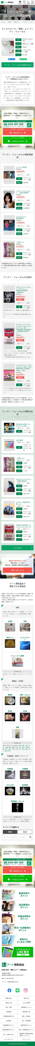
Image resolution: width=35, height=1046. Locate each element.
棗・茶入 (5, 749)
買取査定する (18, 132)
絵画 (32, 43)
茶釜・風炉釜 (26, 747)
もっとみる (17, 548)
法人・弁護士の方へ (8, 1034)
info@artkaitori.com (12, 982)
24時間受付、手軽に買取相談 (17, 129)
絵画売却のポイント (26, 1025)
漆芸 (6, 751)
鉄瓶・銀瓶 (18, 745)
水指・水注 (18, 747)
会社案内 (8, 1021)
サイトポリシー (8, 1039)
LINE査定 (8, 1012)
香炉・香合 (12, 749)
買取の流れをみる (17, 570)
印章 (9, 751)
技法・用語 (9, 1007)
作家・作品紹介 (26, 1016)
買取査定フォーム (26, 1007)
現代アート (26, 43)
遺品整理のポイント (8, 1025)
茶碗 (13, 747)
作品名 (25, 832)
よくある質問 (26, 1003)
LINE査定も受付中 (17, 141)
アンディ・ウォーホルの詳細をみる (17, 65)
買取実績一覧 (26, 1012)
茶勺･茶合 (21, 749)
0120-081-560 (10, 978)
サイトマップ (26, 1039)
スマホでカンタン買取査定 (17, 137)
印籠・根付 (25, 745)
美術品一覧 (9, 1003)
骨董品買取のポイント (8, 1030)
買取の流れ (9, 998)
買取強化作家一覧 (9, 1016)
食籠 (26, 749)
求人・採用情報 (26, 1021)
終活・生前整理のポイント (26, 1030)
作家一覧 (26, 998)
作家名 (10, 832)
